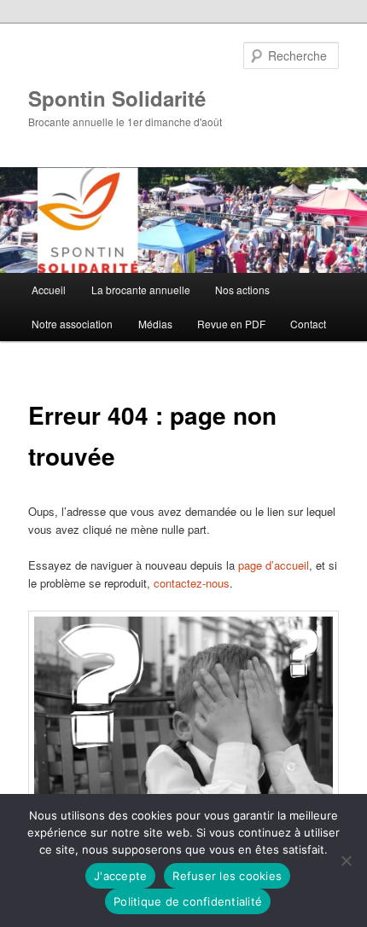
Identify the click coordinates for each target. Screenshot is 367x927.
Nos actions (242, 289)
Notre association (72, 323)
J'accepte (120, 876)
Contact (308, 323)
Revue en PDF (231, 323)
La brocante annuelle (140, 289)
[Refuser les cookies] (345, 860)
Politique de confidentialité (188, 901)
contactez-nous (192, 583)
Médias (155, 323)
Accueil (49, 289)
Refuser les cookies (227, 876)
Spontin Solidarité (117, 98)
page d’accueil (273, 565)
